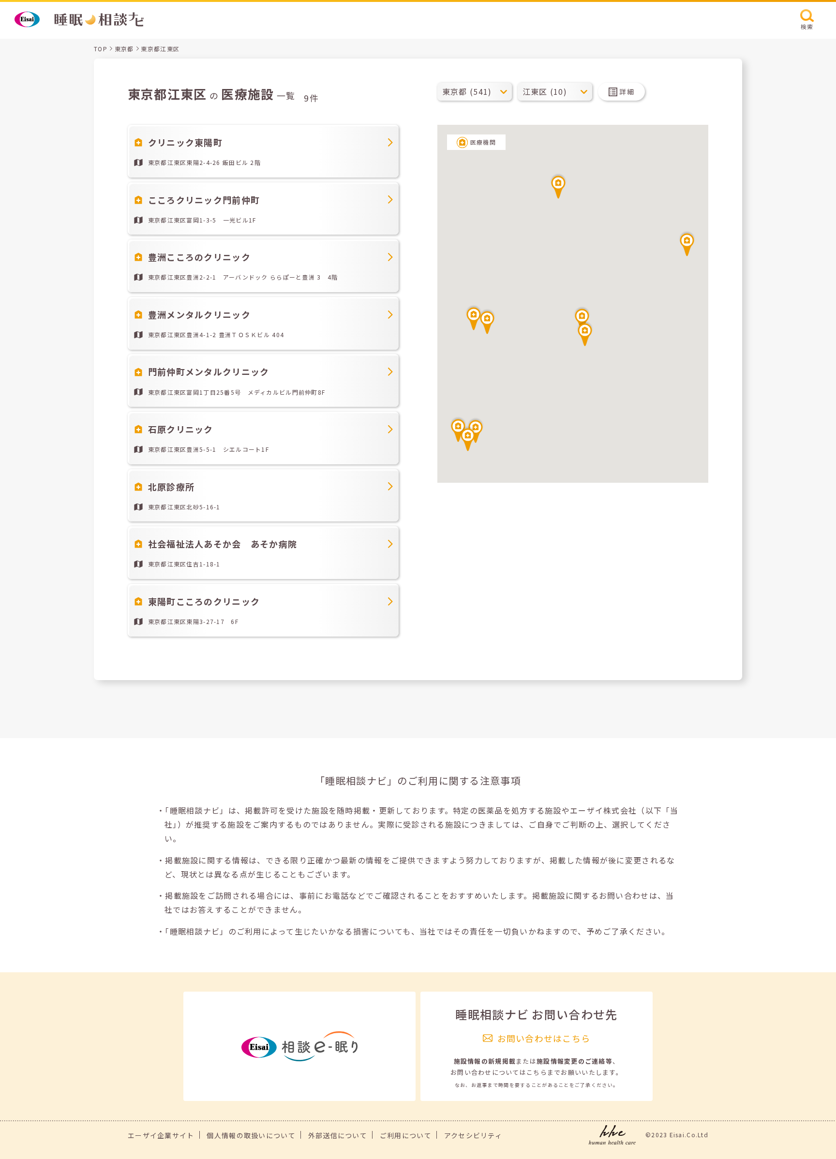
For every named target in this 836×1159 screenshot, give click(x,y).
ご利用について (406, 1135)
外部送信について (337, 1135)
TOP (100, 49)
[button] (585, 333)
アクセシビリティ (473, 1135)
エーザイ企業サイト (161, 1135)
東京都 (124, 49)
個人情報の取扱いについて (251, 1135)
